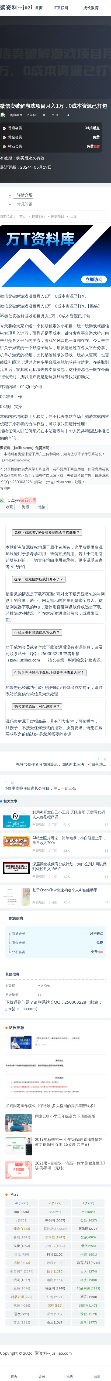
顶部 (97, 1376)
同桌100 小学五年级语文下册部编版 (65, 1116)
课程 (88, 1314)
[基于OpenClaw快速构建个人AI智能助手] (16, 897)
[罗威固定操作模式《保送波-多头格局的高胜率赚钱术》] (55, 1069)
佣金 (21, 1228)
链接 (41, 507)
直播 (21, 1288)
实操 (21, 1246)
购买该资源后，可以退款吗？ (37, 706)
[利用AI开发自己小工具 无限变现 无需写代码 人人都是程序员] (16, 819)
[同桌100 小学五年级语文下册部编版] (18, 1123)
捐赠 (88, 1254)
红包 (55, 1297)
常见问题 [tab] (24, 204)
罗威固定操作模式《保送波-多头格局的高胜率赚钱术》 (51, 1106)
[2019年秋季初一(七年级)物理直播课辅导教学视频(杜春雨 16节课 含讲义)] (18, 1147)
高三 (55, 1322)
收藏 (9, 507)
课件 (55, 1314)
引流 (21, 1254)
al (55, 1203)
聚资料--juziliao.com (53, 1353)
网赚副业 (38, 216)
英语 (88, 1297)
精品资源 (21, 1297)
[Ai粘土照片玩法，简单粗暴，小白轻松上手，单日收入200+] (16, 841)
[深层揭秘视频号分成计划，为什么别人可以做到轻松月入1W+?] (16, 868)
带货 (88, 1246)
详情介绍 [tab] (24, 195)
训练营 (88, 1305)
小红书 (55, 1246)
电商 (55, 1280)
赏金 (21, 1322)
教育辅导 (21, 1271)
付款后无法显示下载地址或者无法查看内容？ (49, 673)
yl (88, 1211)
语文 (21, 1314)
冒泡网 (5, 488)
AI (21, 1203)
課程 (55, 1305)
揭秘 (21, 1262)
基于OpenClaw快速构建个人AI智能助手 (65, 890)
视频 (21, 1305)
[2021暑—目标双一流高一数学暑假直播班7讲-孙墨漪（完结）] (18, 1170)
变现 (21, 1237)
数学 (55, 1271)
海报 (25, 507)
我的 (69, 1376)
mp (21, 1211)
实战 (88, 1237)
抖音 (55, 1254)
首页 (22, 216)
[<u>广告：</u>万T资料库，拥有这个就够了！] (55, 256)
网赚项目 (16, 115)
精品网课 (88, 1288)
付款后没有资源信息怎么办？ (37, 632)
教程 (55, 1262)
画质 (88, 1280)
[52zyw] (3, 115)
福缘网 (55, 1288)
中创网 (55, 1220)
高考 (88, 1322)
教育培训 (88, 1262)
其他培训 (55, 1228)
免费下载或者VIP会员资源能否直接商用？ (47, 532)
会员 (88, 1220)
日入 (88, 1271)
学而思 (55, 1237)
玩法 (21, 1280)
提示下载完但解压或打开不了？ (38, 579)
